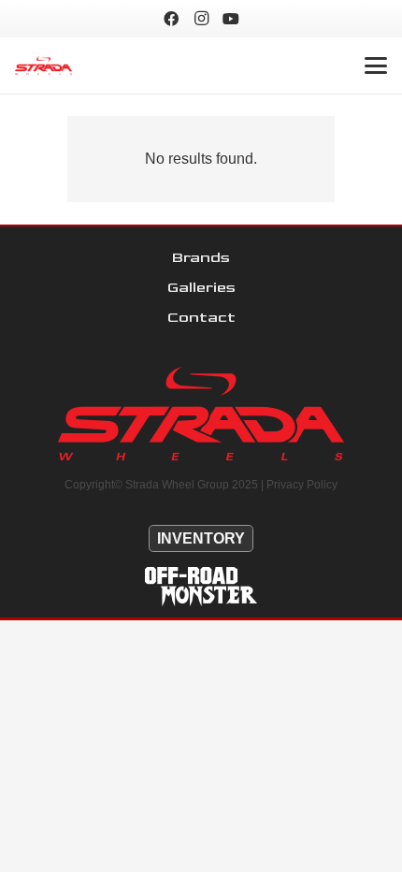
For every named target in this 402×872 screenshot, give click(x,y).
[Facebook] (171, 19)
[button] (375, 65)
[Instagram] (201, 19)
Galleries (201, 288)
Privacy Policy (301, 484)
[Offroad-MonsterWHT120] (201, 586)
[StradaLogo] (43, 65)
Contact (201, 318)
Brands (201, 258)
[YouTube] (231, 19)
